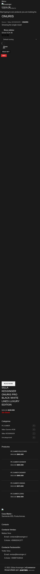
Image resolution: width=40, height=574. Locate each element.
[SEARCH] (37, 8)
